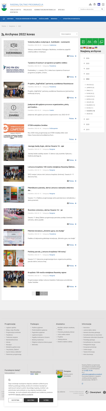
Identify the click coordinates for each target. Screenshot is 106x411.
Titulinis (4, 26)
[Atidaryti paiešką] (102, 9)
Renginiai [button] (54, 18)
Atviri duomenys (88, 354)
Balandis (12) (91, 105)
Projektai (60, 337)
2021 (87, 119)
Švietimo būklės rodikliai (65, 342)
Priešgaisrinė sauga (89, 344)
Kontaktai (14, 12)
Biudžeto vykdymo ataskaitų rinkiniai (66, 328)
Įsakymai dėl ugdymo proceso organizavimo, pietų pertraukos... (48, 105)
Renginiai (52, 149)
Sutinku (46, 400)
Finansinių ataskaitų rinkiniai (66, 332)
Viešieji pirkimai (62, 339)
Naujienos (12, 26)
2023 (87, 74)
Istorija (8, 342)
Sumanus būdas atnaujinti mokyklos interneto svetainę (76, 393)
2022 (19, 26)
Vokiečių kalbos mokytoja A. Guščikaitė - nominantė (49, 42)
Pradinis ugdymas (37, 327)
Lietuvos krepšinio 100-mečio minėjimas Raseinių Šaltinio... (52, 167)
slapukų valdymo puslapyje (24, 394)
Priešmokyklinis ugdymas (39, 330)
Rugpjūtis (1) (91, 96)
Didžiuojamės (53, 128)
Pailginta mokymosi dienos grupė (42, 342)
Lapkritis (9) (90, 87)
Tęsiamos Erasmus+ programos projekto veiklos (47, 63)
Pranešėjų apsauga (89, 340)
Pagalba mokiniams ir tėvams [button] (26, 18)
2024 (87, 69)
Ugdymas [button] (10, 18)
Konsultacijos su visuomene (91, 342)
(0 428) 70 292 (88, 370)
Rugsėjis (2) (90, 93)
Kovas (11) (90, 108)
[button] (90, 4)
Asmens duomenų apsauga (91, 332)
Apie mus (61, 10)
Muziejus (9, 344)
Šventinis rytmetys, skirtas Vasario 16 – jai (45, 210)
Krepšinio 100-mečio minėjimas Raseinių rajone (47, 272)
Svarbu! (51, 110)
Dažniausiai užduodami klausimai (93, 337)
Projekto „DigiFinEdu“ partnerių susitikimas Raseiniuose (50, 84)
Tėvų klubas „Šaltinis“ (12, 349)
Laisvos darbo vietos (89, 330)
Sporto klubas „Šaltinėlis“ (13, 352)
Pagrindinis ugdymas (38, 332)
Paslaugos (27, 10)
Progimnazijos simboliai (13, 332)
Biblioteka (35, 344)
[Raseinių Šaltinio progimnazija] (4, 6)
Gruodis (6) (90, 84)
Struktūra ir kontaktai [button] (71, 18)
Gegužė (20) (90, 102)
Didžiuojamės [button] (44, 18)
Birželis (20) (90, 99)
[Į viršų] (104, 392)
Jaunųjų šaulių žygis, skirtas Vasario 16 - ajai (46, 146)
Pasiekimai (9, 335)
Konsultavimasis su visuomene (92, 335)
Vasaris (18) (91, 111)
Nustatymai (15, 400)
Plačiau (71, 56)
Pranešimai (52, 66)
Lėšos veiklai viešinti (64, 334)
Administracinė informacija (45, 10)
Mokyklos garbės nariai (13, 347)
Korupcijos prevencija (89, 347)
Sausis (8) (90, 113)
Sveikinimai (52, 45)
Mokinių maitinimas (38, 340)
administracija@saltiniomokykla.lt (92, 374)
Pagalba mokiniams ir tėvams (40, 337)
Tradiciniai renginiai (12, 337)
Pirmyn (46, 293)
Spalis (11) (90, 90)
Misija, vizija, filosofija (12, 330)
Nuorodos (86, 327)
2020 (87, 124)
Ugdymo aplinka (11, 327)
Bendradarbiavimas (12, 340)
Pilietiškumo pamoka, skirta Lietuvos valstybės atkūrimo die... (51, 189)
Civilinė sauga (87, 349)
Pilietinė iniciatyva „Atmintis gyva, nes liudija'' (46, 231)
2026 (87, 58)
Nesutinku (31, 400)
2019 (87, 129)
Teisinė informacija (89, 352)
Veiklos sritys (15, 10)
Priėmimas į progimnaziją (13, 354)
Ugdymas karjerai (37, 335)
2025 (87, 63)
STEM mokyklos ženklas (38, 125)
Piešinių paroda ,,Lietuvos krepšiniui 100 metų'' (47, 252)
